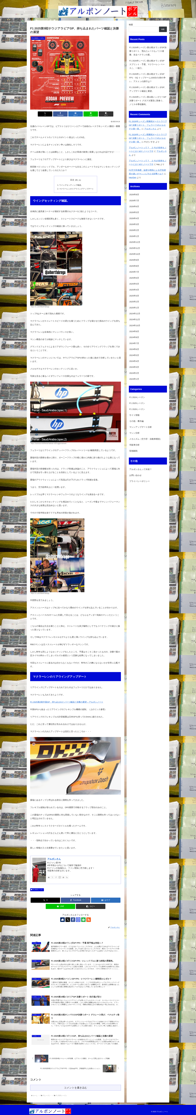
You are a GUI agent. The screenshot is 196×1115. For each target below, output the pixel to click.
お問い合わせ (135, 475)
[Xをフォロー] (52, 877)
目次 (72, 180)
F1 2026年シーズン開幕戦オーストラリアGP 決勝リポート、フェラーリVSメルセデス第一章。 (148, 125)
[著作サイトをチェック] (48, 877)
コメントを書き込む (75, 1087)
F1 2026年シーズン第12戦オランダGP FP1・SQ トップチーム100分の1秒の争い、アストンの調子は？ (147, 78)
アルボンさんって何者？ (140, 469)
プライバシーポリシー (139, 481)
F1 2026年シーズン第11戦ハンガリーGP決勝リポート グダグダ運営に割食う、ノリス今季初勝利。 (147, 101)
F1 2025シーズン (38, 889)
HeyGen (132, 177)
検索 (131, 25)
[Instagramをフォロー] (59, 877)
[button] (106, 114)
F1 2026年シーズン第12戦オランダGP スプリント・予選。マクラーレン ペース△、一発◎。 (147, 64)
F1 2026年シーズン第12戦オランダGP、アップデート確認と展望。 (148, 89)
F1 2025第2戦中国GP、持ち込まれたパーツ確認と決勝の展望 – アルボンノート (66, 702)
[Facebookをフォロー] (56, 877)
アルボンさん (54, 859)
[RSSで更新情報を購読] (66, 877)
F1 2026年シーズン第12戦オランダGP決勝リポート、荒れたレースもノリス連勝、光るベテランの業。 (148, 51)
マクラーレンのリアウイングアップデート (76, 189)
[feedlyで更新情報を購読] (63, 877)
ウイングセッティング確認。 (71, 185)
